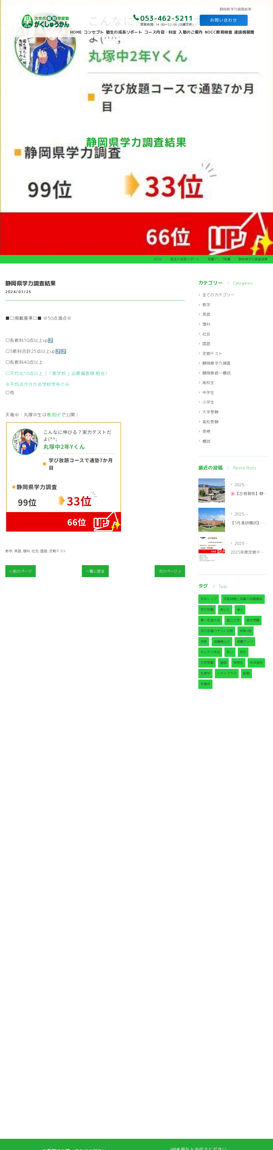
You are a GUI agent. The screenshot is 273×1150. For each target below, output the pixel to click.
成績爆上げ (222, 641)
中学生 (208, 392)
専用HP (54, 415)
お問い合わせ (223, 20)
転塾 (246, 673)
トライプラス (226, 673)
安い (230, 652)
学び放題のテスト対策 (216, 631)
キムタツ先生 (210, 652)
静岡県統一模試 (216, 373)
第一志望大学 (210, 620)
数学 (8, 551)
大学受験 (210, 412)
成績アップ (245, 641)
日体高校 (256, 662)
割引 (243, 652)
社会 (34, 551)
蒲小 (240, 609)
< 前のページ (20, 571)
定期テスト (58, 551)
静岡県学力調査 (216, 363)
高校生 (208, 382)
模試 (206, 441)
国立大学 (233, 620)
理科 (26, 551)
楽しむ (225, 609)
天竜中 (205, 684)
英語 (17, 551)
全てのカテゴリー (218, 295)
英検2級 (245, 631)
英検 (206, 431)
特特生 (238, 662)
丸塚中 (205, 673)
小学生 (208, 402)
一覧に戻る (95, 571)
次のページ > (170, 571)
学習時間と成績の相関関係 (242, 599)
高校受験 (210, 422)
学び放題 (207, 609)
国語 (43, 551)
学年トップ (208, 599)
